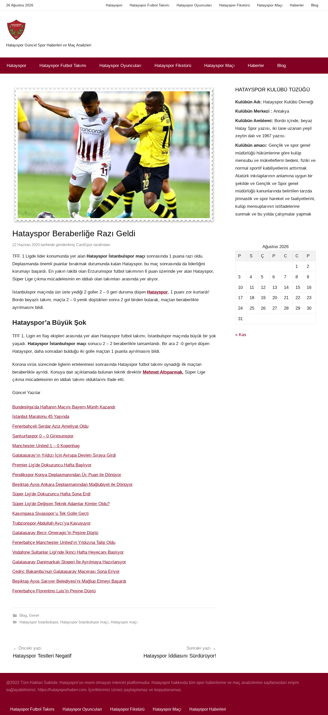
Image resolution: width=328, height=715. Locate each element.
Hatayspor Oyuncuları (194, 5)
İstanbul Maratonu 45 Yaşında (40, 416)
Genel (34, 615)
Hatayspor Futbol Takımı (149, 5)
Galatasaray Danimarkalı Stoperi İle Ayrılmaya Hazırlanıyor (69, 562)
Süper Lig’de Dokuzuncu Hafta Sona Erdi (51, 494)
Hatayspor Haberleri (207, 709)
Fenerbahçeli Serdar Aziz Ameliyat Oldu (50, 426)
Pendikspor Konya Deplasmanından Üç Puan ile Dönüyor (66, 474)
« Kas (240, 334)
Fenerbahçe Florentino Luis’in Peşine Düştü (54, 591)
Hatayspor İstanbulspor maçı (84, 622)
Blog (314, 5)
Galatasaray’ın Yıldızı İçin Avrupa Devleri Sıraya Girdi (64, 455)
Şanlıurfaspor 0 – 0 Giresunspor (43, 436)
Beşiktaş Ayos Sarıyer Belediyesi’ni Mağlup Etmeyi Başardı (69, 581)
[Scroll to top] (318, 705)
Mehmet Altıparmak (162, 372)
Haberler (297, 5)
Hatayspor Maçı (270, 5)
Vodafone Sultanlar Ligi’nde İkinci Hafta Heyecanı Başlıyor (68, 552)
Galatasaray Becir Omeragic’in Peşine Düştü (55, 532)
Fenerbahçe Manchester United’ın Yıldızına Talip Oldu (63, 542)
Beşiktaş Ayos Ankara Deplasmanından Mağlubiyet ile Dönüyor (72, 484)
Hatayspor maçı (124, 622)
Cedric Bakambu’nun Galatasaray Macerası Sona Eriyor (66, 571)
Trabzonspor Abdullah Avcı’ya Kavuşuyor (51, 523)
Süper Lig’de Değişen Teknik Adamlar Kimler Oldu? (61, 503)
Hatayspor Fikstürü (234, 5)
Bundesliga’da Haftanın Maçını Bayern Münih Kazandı (63, 407)
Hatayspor (114, 5)
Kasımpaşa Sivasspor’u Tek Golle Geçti (50, 513)
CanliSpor (84, 244)
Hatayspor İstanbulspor (38, 622)
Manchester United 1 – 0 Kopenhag (45, 445)
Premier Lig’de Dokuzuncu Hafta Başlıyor (51, 465)
